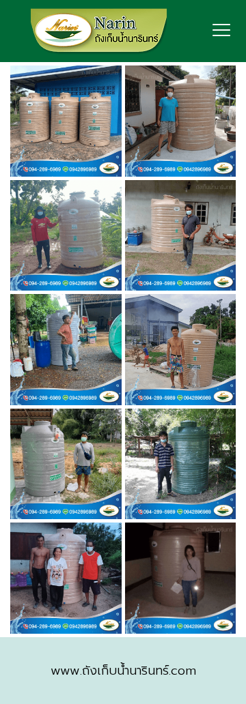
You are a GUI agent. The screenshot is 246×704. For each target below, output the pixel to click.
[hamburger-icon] (221, 31)
